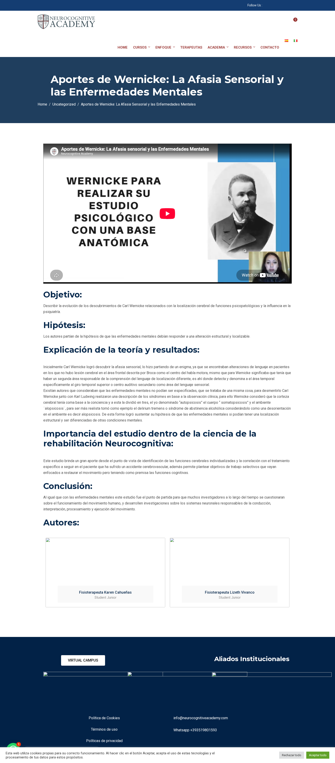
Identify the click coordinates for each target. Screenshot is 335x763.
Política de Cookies (104, 718)
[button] (83, 660)
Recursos (243, 47)
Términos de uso (104, 729)
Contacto (269, 47)
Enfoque (163, 47)
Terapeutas (191, 47)
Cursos (140, 47)
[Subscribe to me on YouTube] (271, 5)
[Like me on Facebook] (265, 5)
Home (123, 47)
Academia (216, 47)
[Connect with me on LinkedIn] (277, 5)
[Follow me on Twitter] (288, 5)
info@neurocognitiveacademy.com (200, 718)
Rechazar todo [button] (291, 755)
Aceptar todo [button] (318, 755)
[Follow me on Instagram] (282, 5)
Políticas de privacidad (104, 741)
